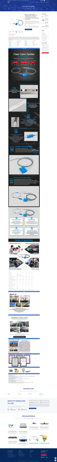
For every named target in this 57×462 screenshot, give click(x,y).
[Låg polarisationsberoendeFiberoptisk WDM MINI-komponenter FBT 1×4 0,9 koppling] (34, 438)
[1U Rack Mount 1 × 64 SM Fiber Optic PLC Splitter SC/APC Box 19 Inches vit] (44, 423)
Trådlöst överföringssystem (44, 37)
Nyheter (41, 2)
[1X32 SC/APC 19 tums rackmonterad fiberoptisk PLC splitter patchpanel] (13, 438)
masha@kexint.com (20, 394)
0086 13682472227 (42, 394)
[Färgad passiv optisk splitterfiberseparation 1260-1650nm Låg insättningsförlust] (23, 438)
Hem (30, 2)
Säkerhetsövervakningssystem (44, 38)
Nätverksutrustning (43, 34)
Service (36, 2)
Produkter (33, 2)
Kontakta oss (47, 2)
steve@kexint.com (24, 409)
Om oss (44, 2)
